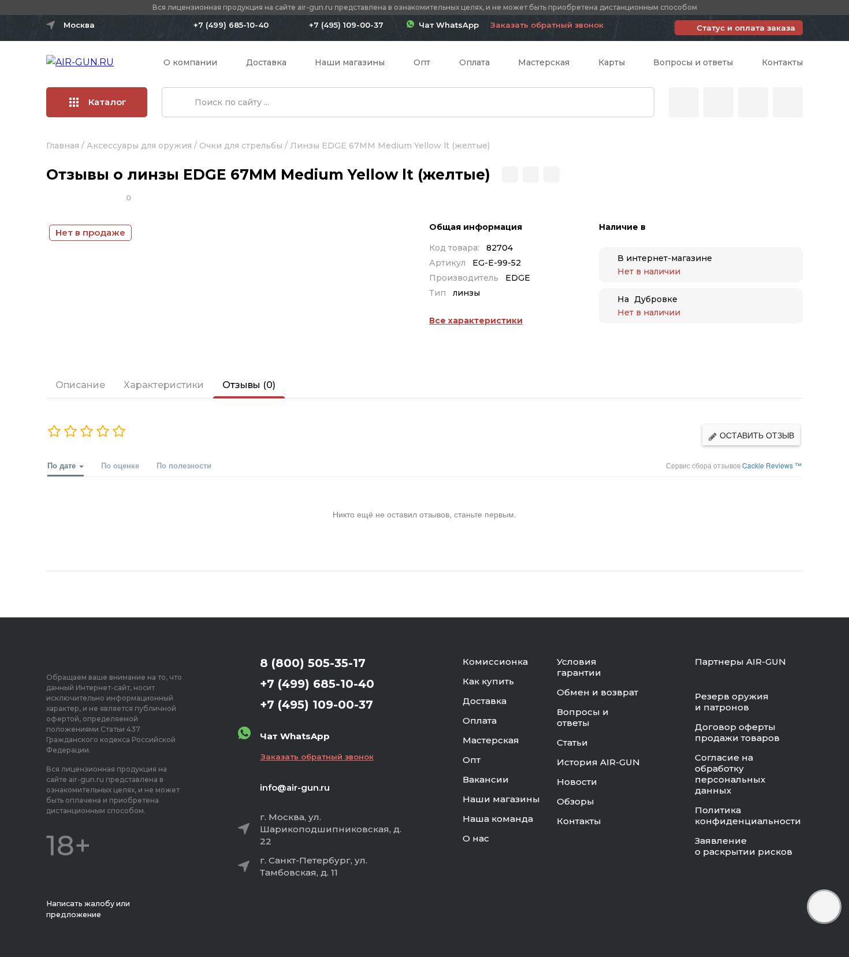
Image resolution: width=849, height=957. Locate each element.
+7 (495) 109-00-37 (346, 24)
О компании (190, 62)
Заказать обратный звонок (547, 24)
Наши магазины (350, 62)
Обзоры (575, 801)
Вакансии (486, 779)
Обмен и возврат (597, 692)
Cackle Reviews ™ (772, 465)
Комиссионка (495, 661)
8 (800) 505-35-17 (313, 663)
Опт (422, 62)
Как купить (488, 681)
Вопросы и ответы (693, 62)
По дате (62, 465)
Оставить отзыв (755, 435)
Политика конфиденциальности (748, 815)
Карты (611, 62)
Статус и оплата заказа (746, 27)
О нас (476, 838)
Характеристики (164, 384)
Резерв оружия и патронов (732, 702)
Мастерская (543, 62)
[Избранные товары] (753, 102)
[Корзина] (788, 102)
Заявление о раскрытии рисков (743, 846)
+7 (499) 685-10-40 (231, 24)
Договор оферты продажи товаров (737, 732)
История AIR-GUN (598, 762)
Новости (577, 781)
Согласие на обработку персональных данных (730, 774)
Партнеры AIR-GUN (740, 661)
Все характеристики (476, 320)
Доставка (266, 62)
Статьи (572, 742)
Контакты (782, 62)
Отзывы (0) (248, 384)
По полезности (184, 465)
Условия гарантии (579, 667)
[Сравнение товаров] (718, 102)
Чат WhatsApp (446, 24)
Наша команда (498, 818)
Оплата (474, 62)
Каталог (107, 101)
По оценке (120, 465)
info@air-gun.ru (295, 787)
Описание (80, 384)
